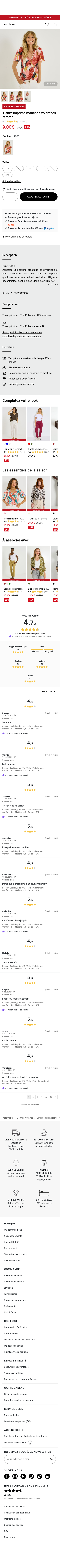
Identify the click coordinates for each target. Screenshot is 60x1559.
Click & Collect (11, 1312)
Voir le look (50, 84)
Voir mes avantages (14, 1373)
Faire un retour (11, 1294)
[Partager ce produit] (55, 24)
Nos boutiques (11, 1333)
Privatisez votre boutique (16, 1352)
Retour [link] (12, 24)
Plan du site (9, 1537)
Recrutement (10, 1248)
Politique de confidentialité (17, 1512)
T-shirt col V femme (37, 518)
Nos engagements (13, 1236)
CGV (6, 1531)
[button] (15, 715)
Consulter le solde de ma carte (19, 1400)
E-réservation (10, 1306)
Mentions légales (12, 1519)
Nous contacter (11, 1415)
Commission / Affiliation (15, 1327)
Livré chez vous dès (30, 189)
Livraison (8, 1288)
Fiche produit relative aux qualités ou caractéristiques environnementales (22, 334)
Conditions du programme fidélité (20, 1379)
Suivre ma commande (15, 1300)
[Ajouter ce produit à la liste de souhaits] (47, 24)
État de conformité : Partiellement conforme (25, 1436)
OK (51, 1459)
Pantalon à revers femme (16, 449)
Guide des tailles (12, 1260)
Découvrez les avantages (16, 1367)
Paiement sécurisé (13, 1275)
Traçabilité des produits (15, 1254)
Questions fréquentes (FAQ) (17, 1421)
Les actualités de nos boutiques (19, 1339)
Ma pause (13, 1346)
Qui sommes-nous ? (14, 1230)
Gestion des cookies (13, 1525)
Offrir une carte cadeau (15, 1394)
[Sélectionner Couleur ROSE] (8, 147)
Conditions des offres (14, 1506)
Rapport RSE (10, 1242)
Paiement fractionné (14, 1281)
